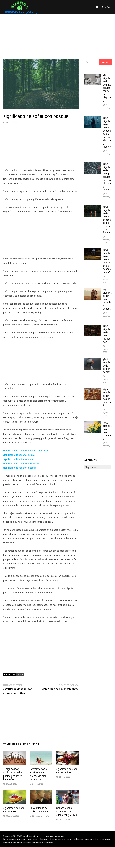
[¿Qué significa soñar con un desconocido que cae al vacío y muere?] (92, 118)
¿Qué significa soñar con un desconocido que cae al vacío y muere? (107, 132)
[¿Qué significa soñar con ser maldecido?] (92, 326)
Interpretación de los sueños (50, 835)
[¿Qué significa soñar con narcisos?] (92, 423)
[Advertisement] (57, 33)
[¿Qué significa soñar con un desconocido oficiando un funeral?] (92, 207)
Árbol (20, 674)
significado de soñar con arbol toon (67, 770)
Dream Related (27, 835)
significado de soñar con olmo (19, 459)
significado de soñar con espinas (14, 809)
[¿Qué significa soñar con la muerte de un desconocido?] (92, 250)
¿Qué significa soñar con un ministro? (107, 397)
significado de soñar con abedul (19, 467)
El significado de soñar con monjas (39, 809)
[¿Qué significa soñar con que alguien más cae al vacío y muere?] (92, 164)
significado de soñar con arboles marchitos (25, 450)
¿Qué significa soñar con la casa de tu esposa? (107, 299)
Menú (107, 7)
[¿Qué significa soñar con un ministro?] (92, 389)
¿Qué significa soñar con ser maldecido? (107, 334)
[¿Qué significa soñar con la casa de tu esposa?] (92, 290)
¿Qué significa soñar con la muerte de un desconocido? (107, 261)
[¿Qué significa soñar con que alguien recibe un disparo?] (92, 75)
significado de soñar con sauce (19, 454)
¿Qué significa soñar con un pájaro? (107, 365)
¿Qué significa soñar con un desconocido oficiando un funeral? (107, 219)
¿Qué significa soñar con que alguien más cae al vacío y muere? (107, 176)
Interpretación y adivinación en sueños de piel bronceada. (38, 774)
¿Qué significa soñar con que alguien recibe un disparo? (107, 88)
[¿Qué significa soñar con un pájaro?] (92, 359)
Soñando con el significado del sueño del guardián (66, 811)
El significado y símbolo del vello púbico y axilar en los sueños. (12, 774)
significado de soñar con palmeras (21, 463)
